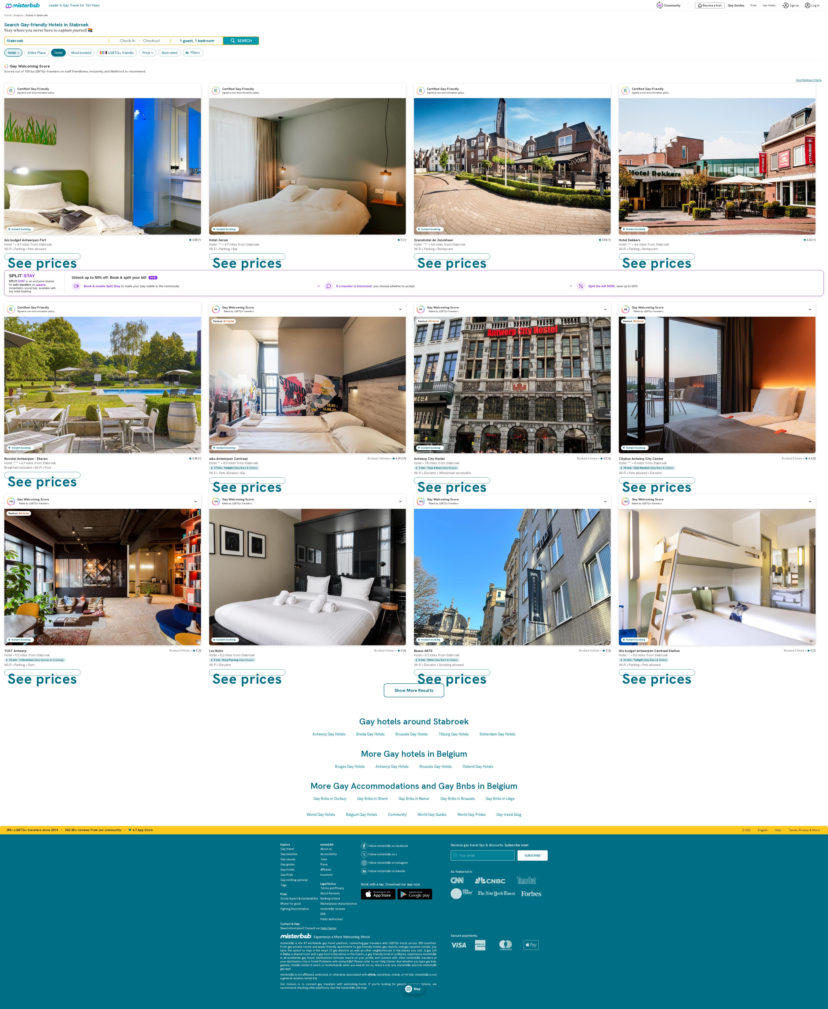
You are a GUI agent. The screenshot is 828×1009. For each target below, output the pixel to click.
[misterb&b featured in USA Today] (461, 893)
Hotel (12, 52)
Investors (326, 875)
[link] (193, 231)
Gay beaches (289, 854)
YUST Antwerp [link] (15, 651)
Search (244, 40)
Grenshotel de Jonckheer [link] (433, 240)
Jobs (323, 859)
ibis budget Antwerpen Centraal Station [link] (649, 651)
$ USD (746, 830)
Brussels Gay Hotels (411, 734)
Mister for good (291, 904)
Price (146, 52)
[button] (307, 309)
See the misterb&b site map (348, 988)
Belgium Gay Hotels (361, 814)
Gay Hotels (769, 5)
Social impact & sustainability (299, 898)
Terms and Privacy (332, 888)
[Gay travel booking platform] (295, 935)
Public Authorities (331, 919)
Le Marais (400, 954)
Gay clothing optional (294, 880)
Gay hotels (288, 869)
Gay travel (287, 849)
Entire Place (37, 52)
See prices (42, 257)
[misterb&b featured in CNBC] (490, 880)
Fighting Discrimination (295, 909)
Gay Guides (736, 5)
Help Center (328, 928)
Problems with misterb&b (335, 961)
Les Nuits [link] (216, 651)
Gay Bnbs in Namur (414, 798)
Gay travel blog (508, 814)
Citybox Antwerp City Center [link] (641, 459)
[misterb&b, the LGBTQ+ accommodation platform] (21, 5)
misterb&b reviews (332, 909)
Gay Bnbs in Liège (500, 798)
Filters (195, 52)
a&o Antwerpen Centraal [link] (228, 459)
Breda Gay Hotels (370, 734)
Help (778, 830)
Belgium (19, 15)
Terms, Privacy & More (804, 830)
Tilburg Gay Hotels (454, 734)
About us (326, 849)
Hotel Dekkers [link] (629, 240)
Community (672, 5)
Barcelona (339, 954)
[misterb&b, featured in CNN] (457, 880)
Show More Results (414, 690)
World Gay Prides (471, 814)
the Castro (357, 954)
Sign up (794, 5)
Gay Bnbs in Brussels (458, 798)
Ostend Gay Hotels (478, 766)
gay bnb (431, 961)
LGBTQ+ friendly (121, 52)
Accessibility (328, 854)
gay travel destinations (317, 958)
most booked (81, 52)
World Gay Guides (432, 814)
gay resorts (390, 947)
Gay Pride (287, 875)
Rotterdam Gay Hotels (498, 734)
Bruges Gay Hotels (350, 766)
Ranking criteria (330, 898)
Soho (286, 954)
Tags (284, 885)
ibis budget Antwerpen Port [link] (25, 240)
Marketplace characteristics (338, 904)
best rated (169, 52)
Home (7, 15)
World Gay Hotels (321, 814)
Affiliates (325, 869)
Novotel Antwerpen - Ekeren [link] (26, 459)
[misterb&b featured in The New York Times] (496, 893)
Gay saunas (288, 859)
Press (324, 864)
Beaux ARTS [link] (423, 651)
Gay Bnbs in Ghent (372, 798)
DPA (322, 914)
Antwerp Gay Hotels (328, 734)
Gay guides (288, 864)
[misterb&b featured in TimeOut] (526, 880)
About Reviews (330, 893)
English (763, 830)
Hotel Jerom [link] (218, 240)
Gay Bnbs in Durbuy (330, 798)
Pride (753, 5)
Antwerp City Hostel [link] (429, 459)
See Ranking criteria (809, 80)
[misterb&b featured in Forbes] (531, 894)
